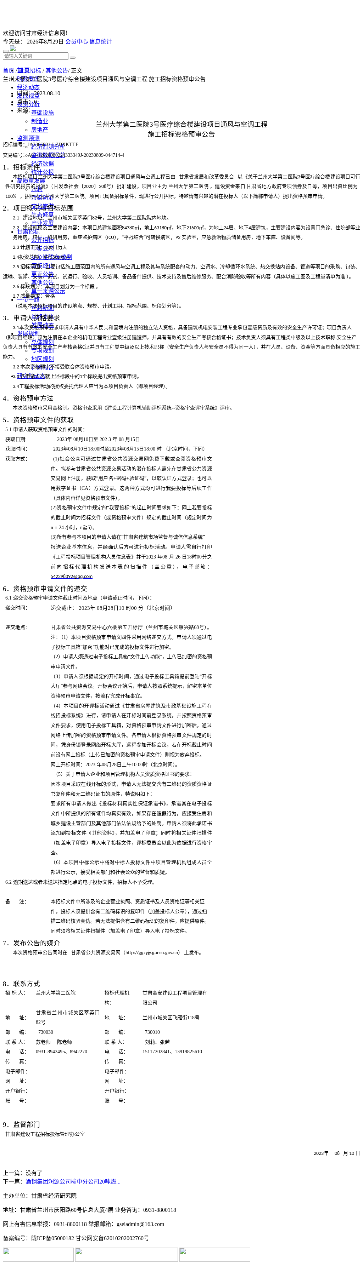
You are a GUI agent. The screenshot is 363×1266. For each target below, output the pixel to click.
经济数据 (42, 164)
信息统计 (100, 42)
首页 (8, 71)
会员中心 (76, 42)
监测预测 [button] (28, 138)
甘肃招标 (29, 71)
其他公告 (56, 71)
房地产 (39, 130)
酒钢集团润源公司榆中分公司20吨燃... (73, 1182)
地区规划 (42, 359)
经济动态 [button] (28, 87)
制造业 (39, 121)
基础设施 (42, 113)
